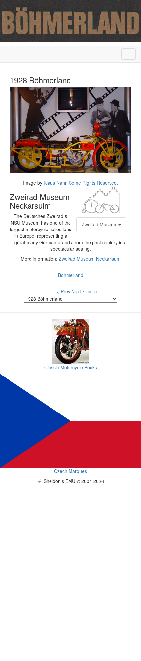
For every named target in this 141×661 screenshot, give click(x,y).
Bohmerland (70, 275)
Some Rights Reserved (93, 182)
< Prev (63, 291)
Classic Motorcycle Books (70, 367)
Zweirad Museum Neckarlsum (90, 258)
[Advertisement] (70, 554)
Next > (78, 291)
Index (92, 291)
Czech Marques (70, 471)
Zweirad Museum (100, 224)
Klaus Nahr (55, 182)
